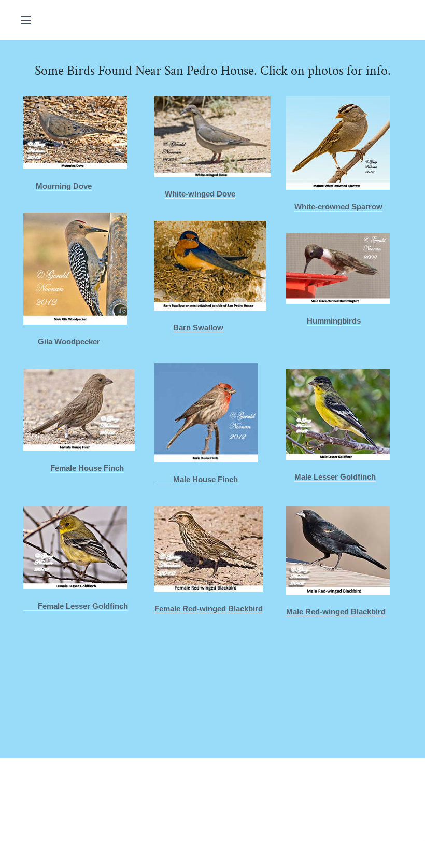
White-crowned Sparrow (338, 206)
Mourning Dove (64, 185)
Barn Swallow (198, 327)
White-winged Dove (200, 193)
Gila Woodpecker (69, 341)
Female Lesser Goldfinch (75, 605)
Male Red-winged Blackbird (336, 611)
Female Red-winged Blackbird (208, 608)
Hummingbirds (334, 320)
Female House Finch (87, 468)
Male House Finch (196, 479)
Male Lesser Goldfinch (335, 476)
